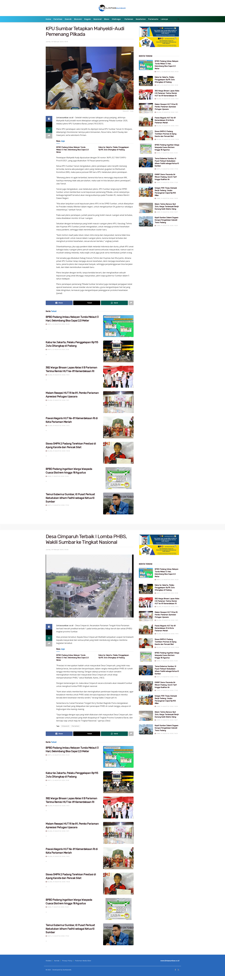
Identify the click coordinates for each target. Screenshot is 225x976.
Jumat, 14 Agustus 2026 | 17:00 (167, 182)
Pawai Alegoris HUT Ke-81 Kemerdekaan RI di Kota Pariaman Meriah (165, 120)
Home (48, 19)
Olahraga (116, 19)
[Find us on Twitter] (178, 969)
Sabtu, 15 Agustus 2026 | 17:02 (58, 505)
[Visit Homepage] (113, 8)
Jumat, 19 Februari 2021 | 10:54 (57, 549)
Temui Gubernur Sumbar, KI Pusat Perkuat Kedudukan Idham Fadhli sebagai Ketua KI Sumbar (70, 498)
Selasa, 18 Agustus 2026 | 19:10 (58, 425)
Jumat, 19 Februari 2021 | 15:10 (57, 41)
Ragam (87, 19)
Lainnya (164, 19)
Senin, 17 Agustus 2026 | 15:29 (58, 476)
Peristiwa (58, 19)
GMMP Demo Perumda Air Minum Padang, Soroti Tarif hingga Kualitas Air (166, 176)
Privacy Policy (67, 961)
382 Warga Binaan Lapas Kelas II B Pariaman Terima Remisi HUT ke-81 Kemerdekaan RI (167, 93)
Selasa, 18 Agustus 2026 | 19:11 (58, 400)
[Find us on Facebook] (175, 969)
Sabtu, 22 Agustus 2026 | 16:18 (58, 349)
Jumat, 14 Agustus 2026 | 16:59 (167, 198)
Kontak (56, 961)
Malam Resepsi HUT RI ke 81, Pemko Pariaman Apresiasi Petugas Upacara (166, 106)
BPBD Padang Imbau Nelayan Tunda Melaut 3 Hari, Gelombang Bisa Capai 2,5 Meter (72, 149)
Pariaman (75, 726)
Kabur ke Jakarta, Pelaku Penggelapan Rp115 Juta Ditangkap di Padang (165, 79)
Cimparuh (65, 726)
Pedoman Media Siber (83, 961)
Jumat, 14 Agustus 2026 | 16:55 (167, 225)
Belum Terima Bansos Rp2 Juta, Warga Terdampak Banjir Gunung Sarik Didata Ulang (167, 206)
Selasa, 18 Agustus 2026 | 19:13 (58, 375)
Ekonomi (78, 19)
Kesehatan (141, 19)
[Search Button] (178, 19)
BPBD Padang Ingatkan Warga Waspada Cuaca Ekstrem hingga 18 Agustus (167, 147)
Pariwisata (153, 19)
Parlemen (129, 19)
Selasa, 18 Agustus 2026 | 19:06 (58, 451)
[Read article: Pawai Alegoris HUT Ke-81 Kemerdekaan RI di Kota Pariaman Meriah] (118, 427)
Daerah (68, 19)
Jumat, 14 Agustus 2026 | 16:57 (167, 212)
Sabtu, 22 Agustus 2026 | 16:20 (58, 324)
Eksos (106, 19)
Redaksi (48, 961)
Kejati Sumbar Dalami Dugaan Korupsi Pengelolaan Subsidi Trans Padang (166, 220)
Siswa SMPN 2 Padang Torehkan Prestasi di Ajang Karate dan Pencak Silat (165, 133)
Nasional (98, 19)
